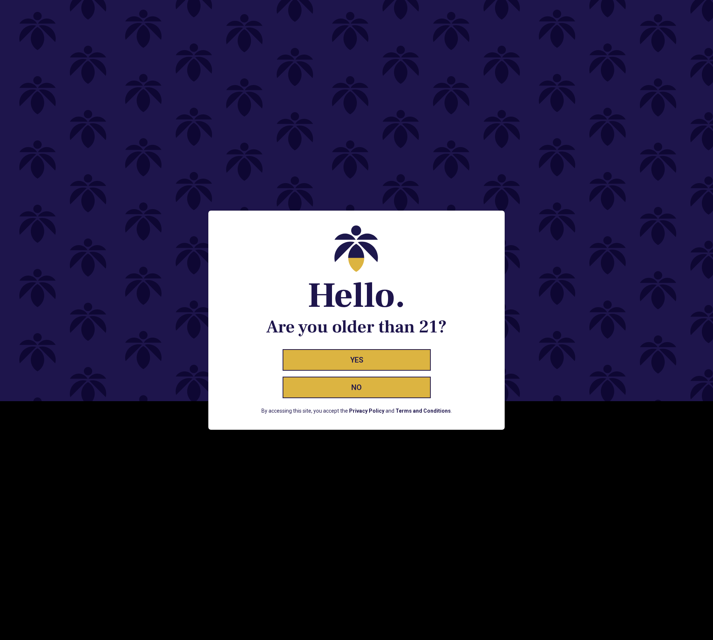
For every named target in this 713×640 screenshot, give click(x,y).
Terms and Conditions (423, 411)
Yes (356, 359)
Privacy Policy (366, 411)
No (356, 387)
